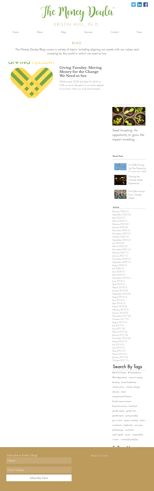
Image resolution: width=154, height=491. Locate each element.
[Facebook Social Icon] (145, 4)
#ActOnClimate (119, 372)
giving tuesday (131, 415)
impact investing (131, 420)
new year (138, 425)
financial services (119, 406)
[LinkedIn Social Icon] (139, 4)
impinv (142, 420)
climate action (118, 386)
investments (117, 425)
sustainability (137, 434)
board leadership (128, 382)
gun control (117, 420)
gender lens (131, 410)
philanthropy (117, 429)
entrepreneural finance (122, 396)
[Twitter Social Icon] (133, 4)
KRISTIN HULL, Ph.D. (77, 24)
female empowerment (121, 401)
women (115, 439)
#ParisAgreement (119, 377)
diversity (115, 391)
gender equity (118, 410)
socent (127, 434)
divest (123, 391)
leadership (128, 425)
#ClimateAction (134, 372)
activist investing (136, 377)
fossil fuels (133, 406)
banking (115, 382)
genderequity (118, 415)
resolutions (129, 429)
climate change (133, 386)
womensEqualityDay (129, 439)
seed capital (117, 434)
